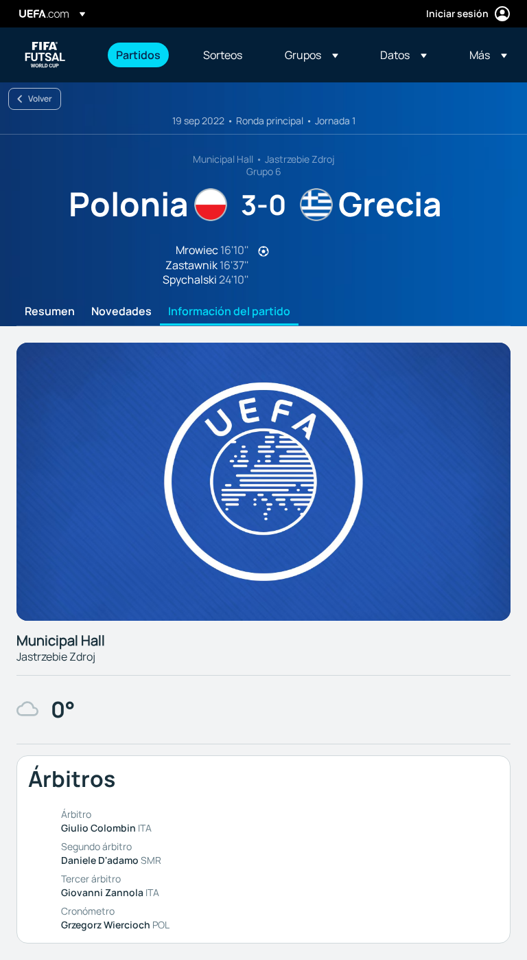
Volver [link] (40, 98)
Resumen (50, 312)
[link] (138, 55)
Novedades (121, 312)
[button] (311, 55)
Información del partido (229, 312)
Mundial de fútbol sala (45, 55)
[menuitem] (142, 55)
